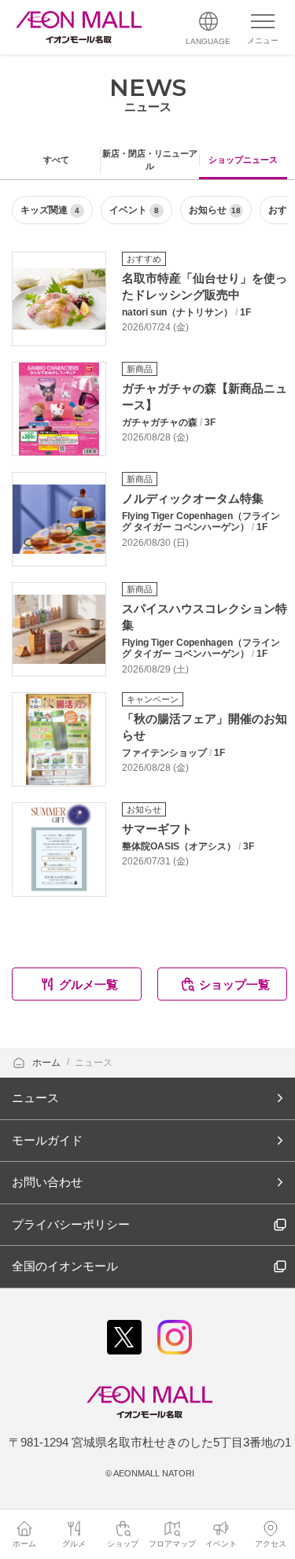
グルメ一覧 (88, 984)
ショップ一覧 (234, 984)
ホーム (47, 1062)
